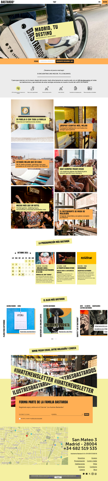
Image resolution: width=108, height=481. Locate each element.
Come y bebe (92, 461)
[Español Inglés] (68, 414)
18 (12, 271)
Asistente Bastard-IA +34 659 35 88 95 (84, 454)
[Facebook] (87, 474)
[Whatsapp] (84, 474)
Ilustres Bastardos (49, 306)
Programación (79, 461)
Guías (19, 306)
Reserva (105, 2)
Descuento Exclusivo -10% (64, 61)
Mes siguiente (30, 253)
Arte (81, 306)
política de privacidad (36, 418)
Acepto (58, 477)
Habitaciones (96, 306)
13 (19, 267)
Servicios (81, 467)
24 (32, 271)
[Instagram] (92, 474)
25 (12, 274)
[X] (90, 474)
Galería (82, 470)
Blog (95, 470)
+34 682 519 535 (80, 448)
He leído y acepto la (31, 418)
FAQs (95, 464)
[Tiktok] (95, 474)
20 (19, 271)
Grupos (94, 458)
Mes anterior (15, 253)
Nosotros (81, 458)
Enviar (86, 414)
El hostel (87, 306)
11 (12, 267)
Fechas (36, 61)
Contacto (93, 467)
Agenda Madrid (11, 306)
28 (22, 274)
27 (19, 274)
